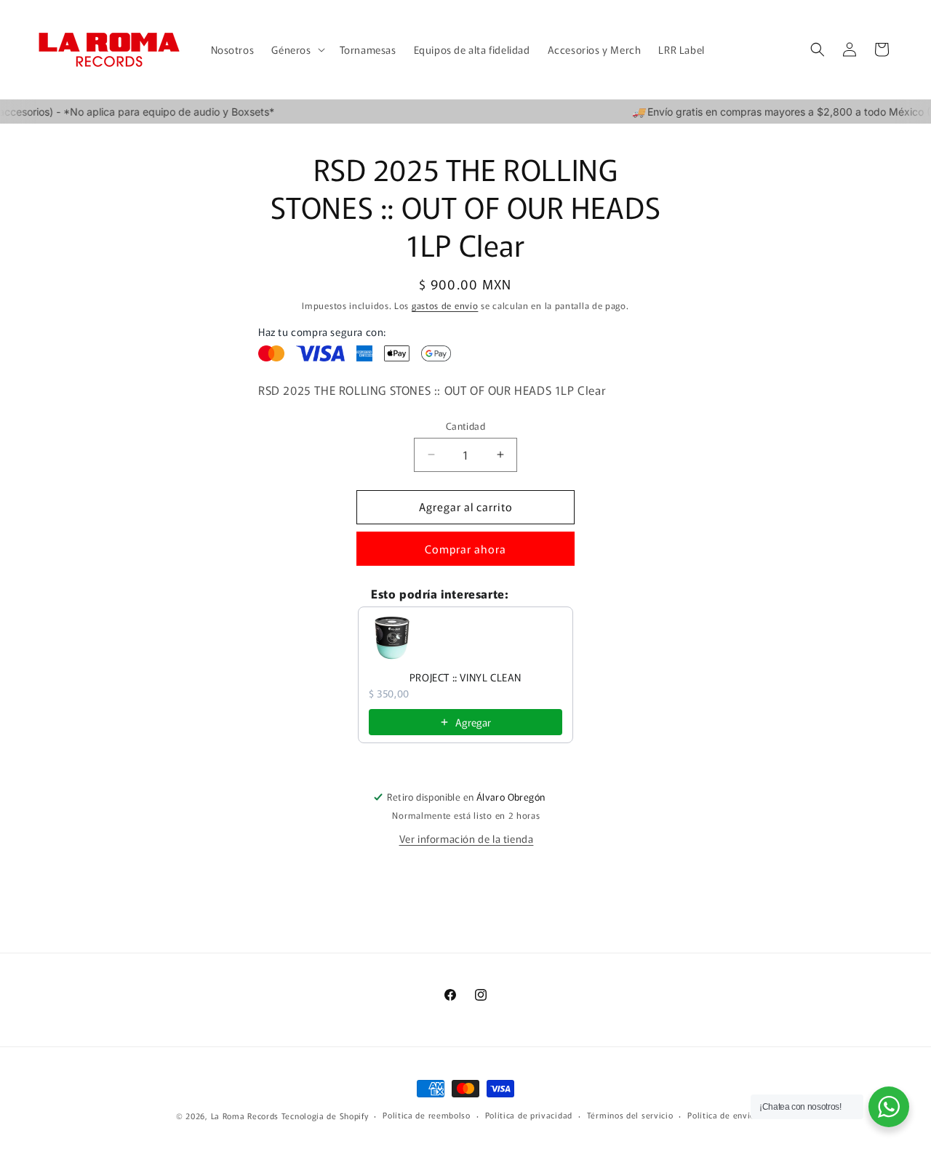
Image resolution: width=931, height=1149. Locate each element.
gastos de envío (445, 305)
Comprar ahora (465, 548)
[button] (296, 49)
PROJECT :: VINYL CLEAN (465, 677)
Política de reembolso (427, 1115)
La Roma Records (245, 1115)
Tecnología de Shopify (325, 1115)
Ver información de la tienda (466, 838)
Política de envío (721, 1115)
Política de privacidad (528, 1115)
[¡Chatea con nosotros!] (888, 1106)
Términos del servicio (630, 1115)
